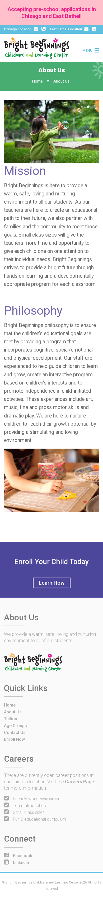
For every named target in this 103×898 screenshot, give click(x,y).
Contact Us (15, 732)
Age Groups (15, 725)
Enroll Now (14, 739)
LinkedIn (21, 862)
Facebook (22, 855)
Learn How (51, 583)
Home (37, 81)
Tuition (10, 718)
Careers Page (79, 781)
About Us (61, 81)
